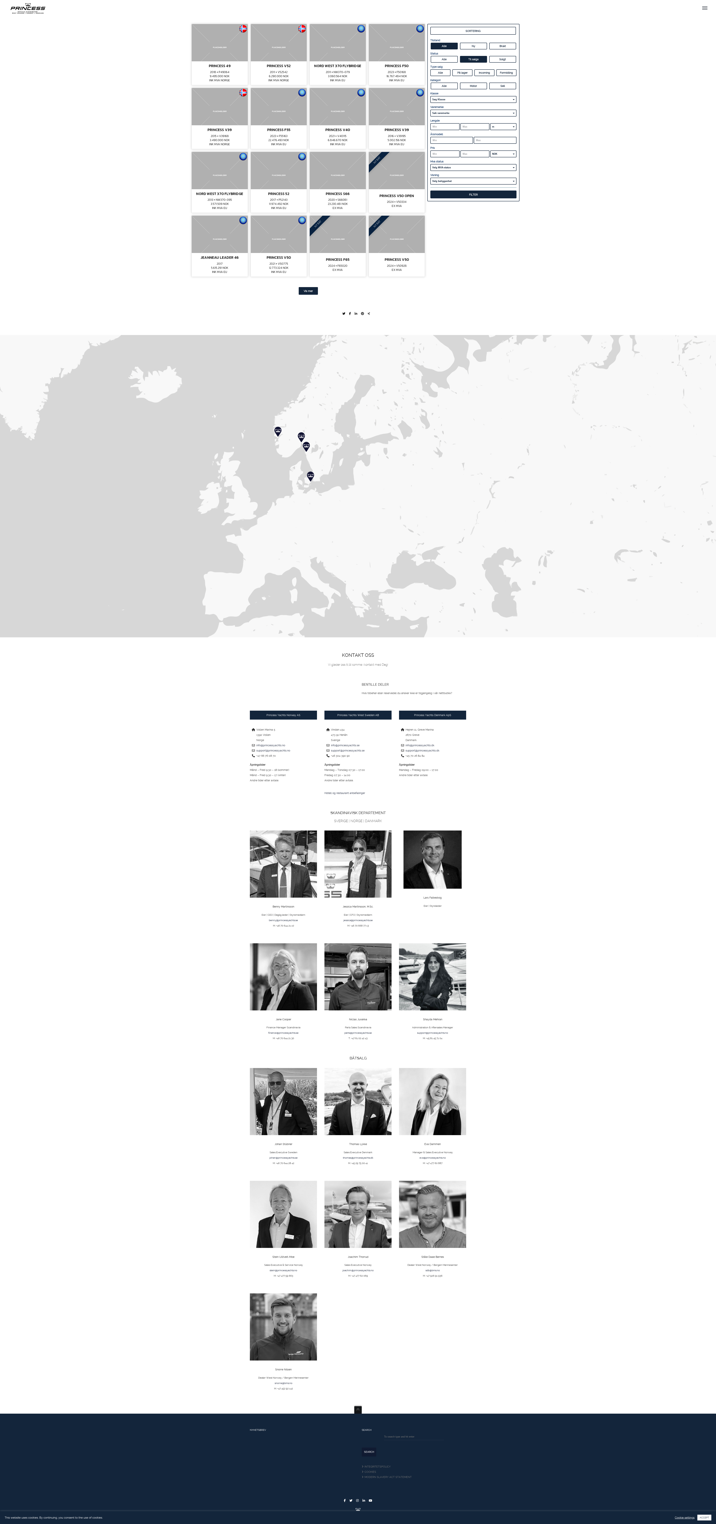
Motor (473, 85)
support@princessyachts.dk (422, 750)
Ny (473, 46)
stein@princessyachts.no (283, 1270)
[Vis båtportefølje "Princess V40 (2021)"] (338, 106)
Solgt (502, 59)
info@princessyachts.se (345, 745)
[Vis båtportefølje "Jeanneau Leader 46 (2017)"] (220, 234)
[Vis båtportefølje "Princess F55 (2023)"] (279, 106)
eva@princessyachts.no (433, 1157)
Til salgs (473, 59)
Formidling (506, 72)
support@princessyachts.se (348, 750)
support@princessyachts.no (273, 750)
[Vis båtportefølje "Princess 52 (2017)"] (279, 170)
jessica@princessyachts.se (358, 920)
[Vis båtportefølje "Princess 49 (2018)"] (220, 42)
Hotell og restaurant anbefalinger (344, 793)
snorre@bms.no (283, 1383)
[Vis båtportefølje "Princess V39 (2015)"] (220, 106)
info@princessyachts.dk (420, 745)
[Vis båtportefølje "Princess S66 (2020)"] (338, 170)
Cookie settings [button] (685, 1517)
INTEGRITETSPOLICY (378, 1466)
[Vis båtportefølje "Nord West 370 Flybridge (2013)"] (220, 170)
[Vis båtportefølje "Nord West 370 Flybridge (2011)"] (338, 42)
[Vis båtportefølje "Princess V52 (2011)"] (279, 42)
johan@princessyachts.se (283, 1157)
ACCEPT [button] (704, 1517)
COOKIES (370, 1471)
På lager (462, 72)
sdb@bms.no (432, 1270)
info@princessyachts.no (270, 745)
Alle (444, 46)
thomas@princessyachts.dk (358, 1157)
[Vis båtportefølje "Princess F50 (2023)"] (397, 42)
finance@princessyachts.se (283, 1032)
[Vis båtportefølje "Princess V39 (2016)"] (397, 106)
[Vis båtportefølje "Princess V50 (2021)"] (279, 234)
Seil (502, 85)
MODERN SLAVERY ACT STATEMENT (388, 1477)
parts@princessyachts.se (358, 1032)
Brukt (503, 46)
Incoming (484, 72)
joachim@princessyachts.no (358, 1270)
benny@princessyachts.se (283, 920)
